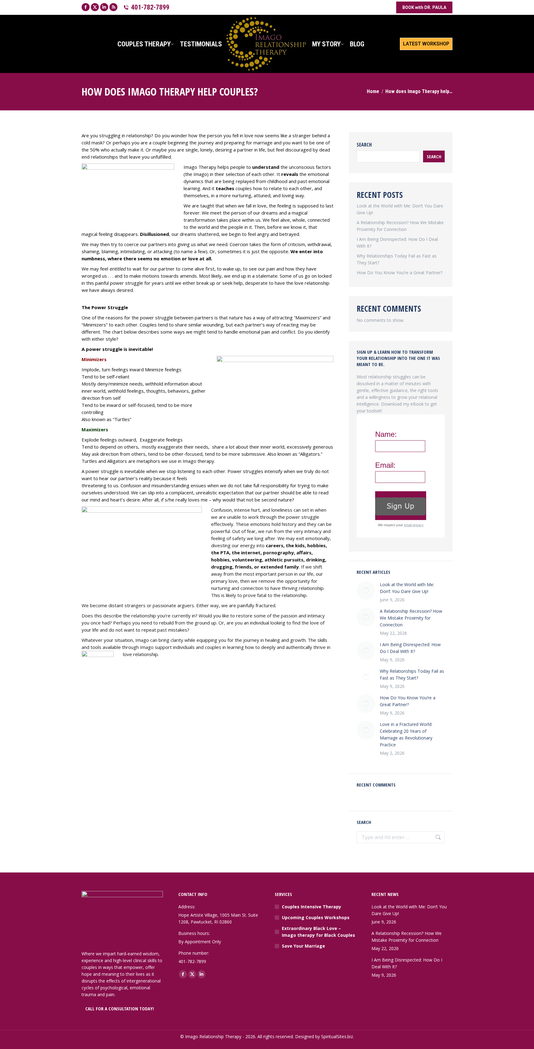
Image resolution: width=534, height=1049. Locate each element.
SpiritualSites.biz (337, 1036)
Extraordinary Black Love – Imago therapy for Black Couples (318, 931)
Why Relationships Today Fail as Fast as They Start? (412, 674)
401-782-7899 (150, 7)
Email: (385, 465)
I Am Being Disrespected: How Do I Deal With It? (410, 648)
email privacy (414, 525)
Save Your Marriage (303, 946)
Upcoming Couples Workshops (316, 917)
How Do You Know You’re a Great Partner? (400, 272)
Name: (386, 434)
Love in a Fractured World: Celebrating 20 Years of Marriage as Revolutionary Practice (406, 734)
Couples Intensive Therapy (311, 907)
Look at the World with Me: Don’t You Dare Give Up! (407, 588)
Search (364, 144)
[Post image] (366, 590)
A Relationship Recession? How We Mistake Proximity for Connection (411, 618)
